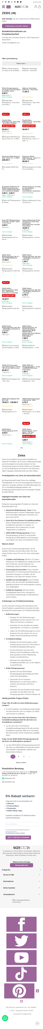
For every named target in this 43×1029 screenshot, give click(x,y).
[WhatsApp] (21, 2)
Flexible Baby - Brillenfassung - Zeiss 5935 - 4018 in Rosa (31, 121)
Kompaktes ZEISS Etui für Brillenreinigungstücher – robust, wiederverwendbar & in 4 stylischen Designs (11, 189)
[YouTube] (9, 2)
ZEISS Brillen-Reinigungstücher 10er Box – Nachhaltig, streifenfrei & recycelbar (31, 257)
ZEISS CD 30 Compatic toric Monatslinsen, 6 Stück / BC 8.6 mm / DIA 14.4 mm (11, 366)
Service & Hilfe (37, 2)
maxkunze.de (27, 1014)
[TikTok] (12, 2)
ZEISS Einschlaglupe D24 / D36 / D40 (11, 399)
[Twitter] (6, 2)
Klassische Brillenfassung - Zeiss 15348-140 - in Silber (11, 157)
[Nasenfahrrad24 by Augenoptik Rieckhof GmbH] (21, 7)
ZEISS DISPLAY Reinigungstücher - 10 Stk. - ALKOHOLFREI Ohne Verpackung (31, 367)
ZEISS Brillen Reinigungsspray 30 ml (10, 430)
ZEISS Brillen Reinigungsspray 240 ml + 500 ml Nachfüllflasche (10, 256)
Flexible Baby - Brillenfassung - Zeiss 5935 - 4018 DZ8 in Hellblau (11, 121)
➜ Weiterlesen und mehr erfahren (16, 26)
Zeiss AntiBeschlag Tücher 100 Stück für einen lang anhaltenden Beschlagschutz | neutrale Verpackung (31, 223)
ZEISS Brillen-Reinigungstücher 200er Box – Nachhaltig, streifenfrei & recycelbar (10, 290)
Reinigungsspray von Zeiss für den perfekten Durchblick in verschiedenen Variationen (31, 189)
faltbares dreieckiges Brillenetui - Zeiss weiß (30, 88)
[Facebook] (3, 2)
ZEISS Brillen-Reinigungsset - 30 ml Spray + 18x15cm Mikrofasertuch (29, 431)
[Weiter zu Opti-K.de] (21, 901)
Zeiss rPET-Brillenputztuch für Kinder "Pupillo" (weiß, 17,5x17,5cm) (11, 221)
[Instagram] (18, 2)
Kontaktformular (9, 782)
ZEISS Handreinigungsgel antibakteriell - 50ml (31, 399)
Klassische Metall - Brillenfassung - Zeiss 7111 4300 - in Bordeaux (31, 158)
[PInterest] (15, 2)
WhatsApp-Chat (9, 778)
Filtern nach (21, 63)
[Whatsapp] (5, 1018)
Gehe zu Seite (21, 762)
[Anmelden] (35, 6)
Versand (33, 1007)
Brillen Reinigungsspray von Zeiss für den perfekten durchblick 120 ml (11, 89)
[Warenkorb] (39, 6)
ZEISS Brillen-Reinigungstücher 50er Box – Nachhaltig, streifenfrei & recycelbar (11, 328)
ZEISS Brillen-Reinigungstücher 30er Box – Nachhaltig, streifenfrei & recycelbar (31, 290)
